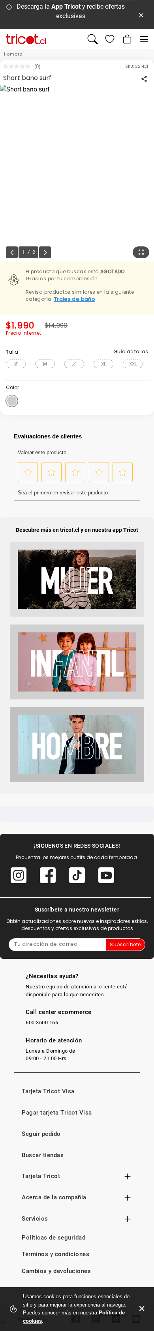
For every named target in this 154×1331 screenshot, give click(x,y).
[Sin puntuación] (18, 66)
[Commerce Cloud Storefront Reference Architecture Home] (26, 39)
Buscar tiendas (43, 1155)
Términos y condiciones (55, 1254)
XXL (133, 363)
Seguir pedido (41, 1133)
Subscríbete (125, 944)
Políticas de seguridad (53, 1237)
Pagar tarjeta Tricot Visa (57, 1112)
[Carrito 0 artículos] (126, 39)
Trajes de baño (74, 299)
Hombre (13, 54)
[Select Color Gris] (12, 401)
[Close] (141, 14)
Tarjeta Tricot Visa (48, 1091)
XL (103, 363)
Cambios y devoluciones (56, 1271)
